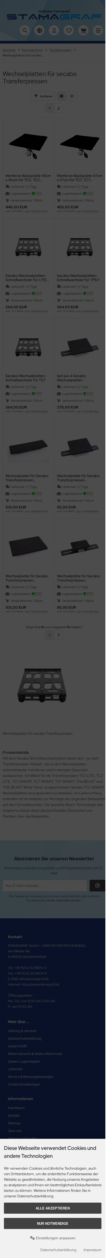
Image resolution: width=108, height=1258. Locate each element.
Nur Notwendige (52, 1224)
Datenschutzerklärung (58, 1249)
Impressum (92, 1249)
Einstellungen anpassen (55, 1238)
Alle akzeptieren (53, 1208)
